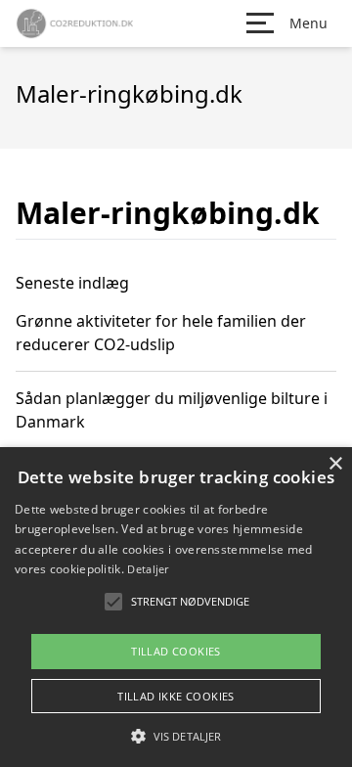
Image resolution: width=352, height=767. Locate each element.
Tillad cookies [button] (176, 651)
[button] (176, 735)
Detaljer (147, 569)
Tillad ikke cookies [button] (176, 696)
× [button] (335, 464)
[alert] (176, 607)
